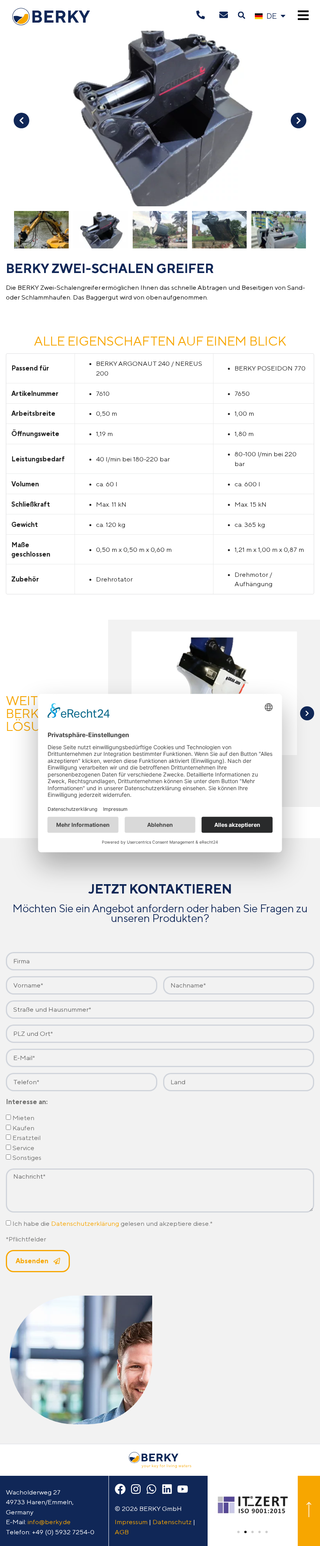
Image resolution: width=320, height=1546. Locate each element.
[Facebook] (120, 1489)
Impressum (131, 1522)
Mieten (23, 1118)
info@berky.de (49, 1522)
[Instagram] (135, 1489)
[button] (241, 15)
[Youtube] (182, 1489)
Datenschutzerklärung (85, 1224)
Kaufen (23, 1128)
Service (23, 1148)
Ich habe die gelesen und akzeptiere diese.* (112, 1224)
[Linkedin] (167, 1489)
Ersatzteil (26, 1138)
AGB (122, 1532)
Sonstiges (26, 1158)
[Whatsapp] (151, 1489)
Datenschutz (172, 1522)
